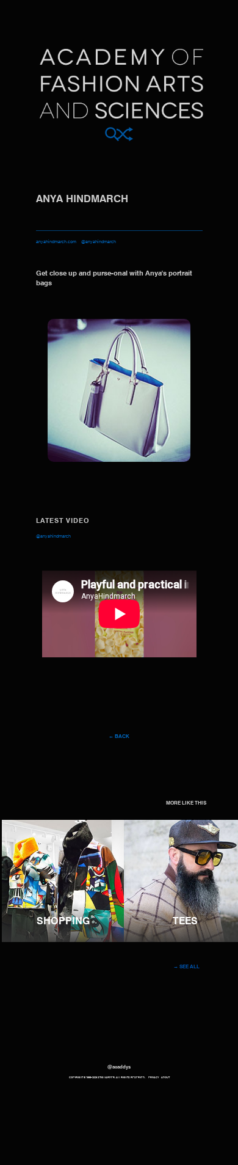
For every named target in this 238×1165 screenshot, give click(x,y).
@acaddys (119, 1067)
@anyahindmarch (98, 242)
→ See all (186, 967)
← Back (119, 736)
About (165, 1077)
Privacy (153, 1077)
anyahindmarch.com (56, 242)
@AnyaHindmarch (53, 537)
